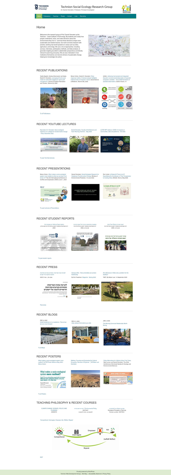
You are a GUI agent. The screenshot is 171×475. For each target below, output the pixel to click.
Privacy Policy (106, 474)
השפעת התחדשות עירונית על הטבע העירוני (84, 224)
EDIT (41, 457)
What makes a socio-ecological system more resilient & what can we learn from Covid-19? (53, 176)
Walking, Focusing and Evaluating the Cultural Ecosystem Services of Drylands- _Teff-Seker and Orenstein (85, 362)
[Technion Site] (46, 7)
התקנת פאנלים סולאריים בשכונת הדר (54, 224)
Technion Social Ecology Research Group (86, 6)
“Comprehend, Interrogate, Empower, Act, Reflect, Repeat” (56, 420)
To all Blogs (41, 347)
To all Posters (42, 394)
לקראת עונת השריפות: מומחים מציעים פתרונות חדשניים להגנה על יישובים (52, 273)
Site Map (84, 474)
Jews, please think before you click (81, 323)
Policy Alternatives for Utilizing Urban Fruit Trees (117, 360)
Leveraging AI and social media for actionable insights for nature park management (53, 79)
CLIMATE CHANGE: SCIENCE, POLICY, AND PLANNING (54, 409)
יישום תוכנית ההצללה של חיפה (115, 224)
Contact (69, 16)
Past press (43, 305)
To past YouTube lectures (47, 158)
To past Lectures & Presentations (49, 208)
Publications (47, 16)
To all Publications (45, 113)
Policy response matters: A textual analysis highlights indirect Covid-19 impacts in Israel (84, 78)
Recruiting (83, 16)
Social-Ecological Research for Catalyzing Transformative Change (85, 175)
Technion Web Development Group (71, 474)
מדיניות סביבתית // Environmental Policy (85, 408)
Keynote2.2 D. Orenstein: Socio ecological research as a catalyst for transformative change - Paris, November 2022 (53, 131)
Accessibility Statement (95, 474)
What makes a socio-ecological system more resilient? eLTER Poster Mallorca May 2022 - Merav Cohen (51, 362)
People (63, 16)
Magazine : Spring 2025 (89, 277)
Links (75, 16)
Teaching (55, 16)
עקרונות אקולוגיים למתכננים (116, 408)
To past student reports (44, 258)
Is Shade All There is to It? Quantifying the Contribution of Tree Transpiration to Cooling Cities (117, 176)
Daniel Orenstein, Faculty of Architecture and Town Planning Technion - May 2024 (84, 130)
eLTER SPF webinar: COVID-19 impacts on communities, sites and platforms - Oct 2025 (112, 130)
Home (39, 16)
